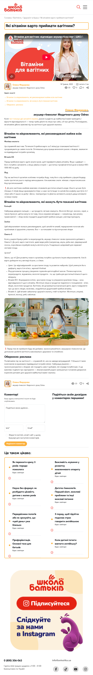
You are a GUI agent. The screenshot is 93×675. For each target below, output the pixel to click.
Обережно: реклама (15, 105)
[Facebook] (56, 669)
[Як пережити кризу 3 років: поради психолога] (9, 478)
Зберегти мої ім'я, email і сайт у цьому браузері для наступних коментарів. (25, 436)
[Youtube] (75, 669)
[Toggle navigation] (85, 7)
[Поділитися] (87, 87)
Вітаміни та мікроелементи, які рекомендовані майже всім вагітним (34, 97)
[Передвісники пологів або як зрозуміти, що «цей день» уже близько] (9, 533)
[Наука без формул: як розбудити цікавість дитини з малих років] (9, 504)
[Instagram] (85, 669)
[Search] (79, 8)
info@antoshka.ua (61, 660)
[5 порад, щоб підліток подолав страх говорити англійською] (52, 530)
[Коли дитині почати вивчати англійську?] (52, 552)
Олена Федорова (21, 85)
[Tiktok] (65, 669)
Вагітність (17, 18)
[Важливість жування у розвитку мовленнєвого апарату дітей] (52, 482)
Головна (8, 18)
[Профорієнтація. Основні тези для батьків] (9, 556)
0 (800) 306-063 (13, 660)
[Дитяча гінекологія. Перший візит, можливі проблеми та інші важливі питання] (52, 508)
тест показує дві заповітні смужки (23, 119)
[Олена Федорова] (7, 86)
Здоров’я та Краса (31, 18)
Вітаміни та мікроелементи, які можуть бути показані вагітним (32, 101)
